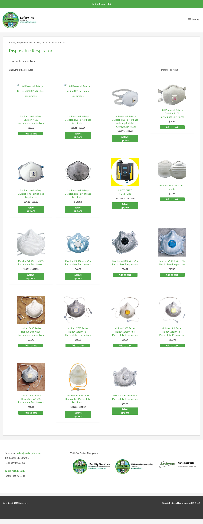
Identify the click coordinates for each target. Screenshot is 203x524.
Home (12, 42)
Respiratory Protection (28, 42)
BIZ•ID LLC (195, 503)
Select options (78, 135)
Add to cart (31, 133)
